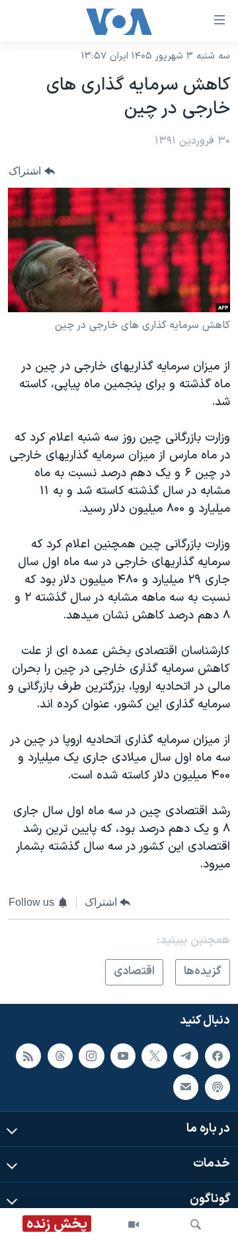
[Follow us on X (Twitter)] (154, 1055)
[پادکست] (217, 1086)
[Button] (32, 171)
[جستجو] (196, 1224)
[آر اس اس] (28, 1055)
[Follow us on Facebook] (217, 1055)
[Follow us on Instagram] (91, 1055)
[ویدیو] (133, 1224)
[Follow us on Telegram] (185, 1055)
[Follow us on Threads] (60, 1055)
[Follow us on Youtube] (123, 1055)
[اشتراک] (185, 1086)
